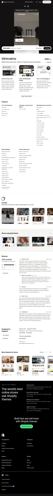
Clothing (4, 443)
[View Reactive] (23, 216)
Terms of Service (6, 479)
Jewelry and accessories (8, 448)
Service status (30, 467)
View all (42, 352)
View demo (38, 48)
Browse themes (29, 2)
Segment (49, 62)
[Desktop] (25, 6)
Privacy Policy (5, 482)
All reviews (5, 273)
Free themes (30, 445)
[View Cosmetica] (38, 216)
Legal (28, 465)
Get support (6, 335)
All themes (5, 338)
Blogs (3, 467)
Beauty (3, 445)
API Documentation (6, 462)
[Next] (50, 233)
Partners (29, 462)
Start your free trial (26, 426)
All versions (29, 332)
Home (3, 451)
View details (22, 332)
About (28, 460)
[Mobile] (28, 6)
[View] (8, 242)
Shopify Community (6, 465)
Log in (40, 2)
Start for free (47, 2)
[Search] (37, 2)
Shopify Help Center (7, 460)
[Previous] (47, 233)
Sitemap (4, 489)
